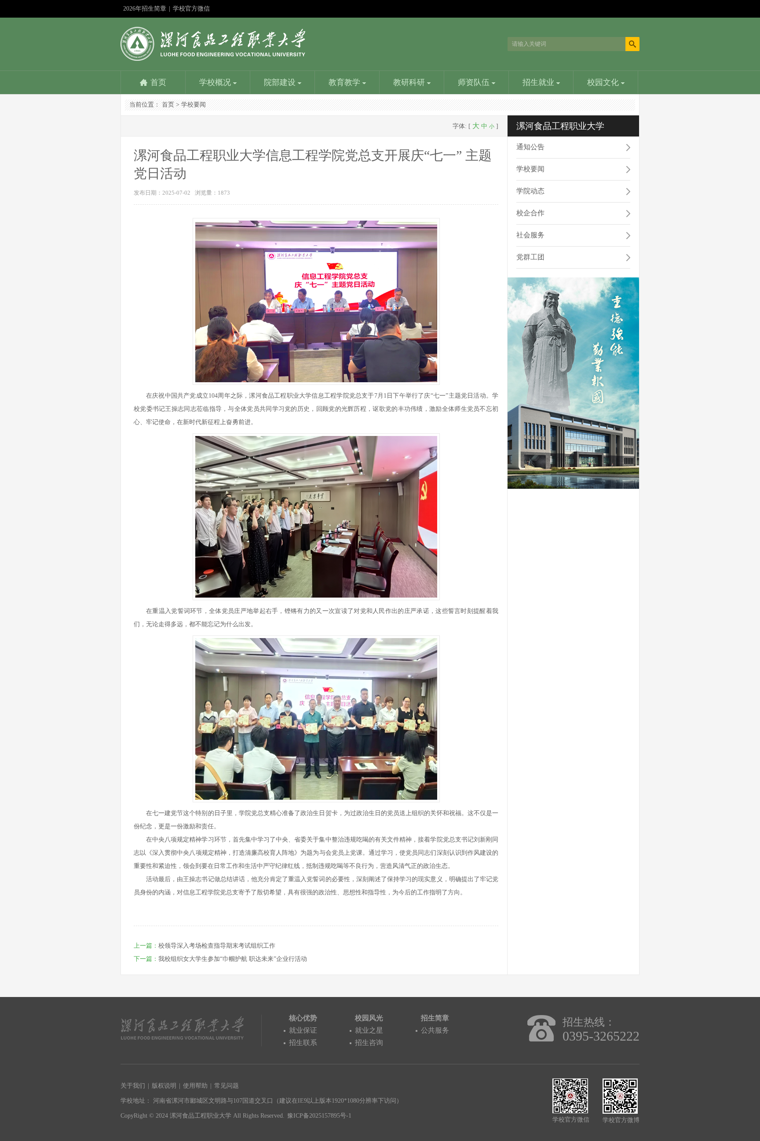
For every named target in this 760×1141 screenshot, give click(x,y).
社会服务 (530, 235)
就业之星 (369, 1030)
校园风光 (369, 1018)
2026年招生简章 (144, 8)
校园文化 (604, 82)
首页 (158, 82)
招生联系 (303, 1042)
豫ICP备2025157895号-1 (319, 1115)
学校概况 (216, 82)
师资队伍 (475, 82)
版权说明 (164, 1085)
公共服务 (435, 1030)
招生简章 (435, 1018)
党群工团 (530, 257)
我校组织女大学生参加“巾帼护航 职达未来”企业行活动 (232, 959)
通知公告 (530, 147)
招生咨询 (369, 1042)
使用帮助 (195, 1085)
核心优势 (303, 1018)
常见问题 (226, 1085)
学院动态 (530, 191)
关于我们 (133, 1085)
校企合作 (530, 213)
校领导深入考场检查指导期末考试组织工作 (216, 945)
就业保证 (303, 1030)
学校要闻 (193, 104)
